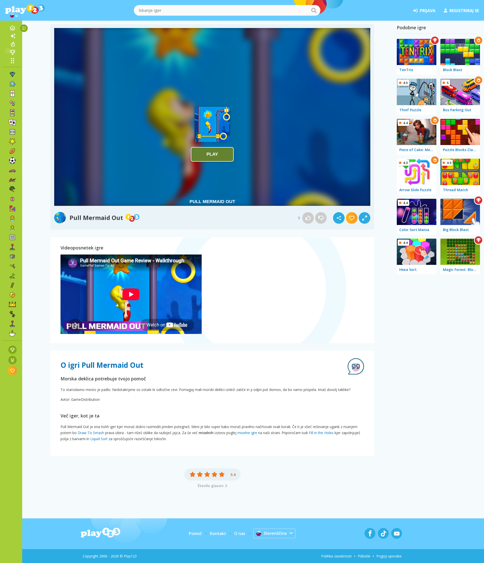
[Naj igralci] (12, 52)
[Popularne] (12, 44)
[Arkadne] (12, 247)
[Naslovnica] (12, 28)
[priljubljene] (12, 370)
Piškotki (364, 556)
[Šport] (12, 151)
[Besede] (12, 237)
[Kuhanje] (12, 333)
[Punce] (12, 218)
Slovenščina (275, 533)
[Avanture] (12, 295)
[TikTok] (383, 533)
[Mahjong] (12, 93)
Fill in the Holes (321, 432)
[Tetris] (12, 208)
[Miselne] (12, 199)
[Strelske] (12, 266)
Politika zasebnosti (336, 556)
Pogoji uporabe (389, 556)
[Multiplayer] (12, 323)
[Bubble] (12, 103)
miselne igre (247, 432)
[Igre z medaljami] (12, 360)
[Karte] (12, 113)
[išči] (314, 10)
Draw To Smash (91, 432)
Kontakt (218, 533)
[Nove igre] (12, 36)
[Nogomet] (12, 160)
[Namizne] (12, 256)
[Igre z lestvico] (12, 350)
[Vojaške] (12, 189)
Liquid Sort (99, 438)
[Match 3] (12, 74)
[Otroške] (12, 228)
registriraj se (464, 10)
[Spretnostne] (12, 285)
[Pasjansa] (12, 122)
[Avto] (12, 170)
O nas (239, 533)
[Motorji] (12, 180)
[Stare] (12, 275)
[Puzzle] (12, 84)
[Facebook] (370, 533)
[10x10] (12, 132)
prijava (427, 10)
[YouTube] (396, 533)
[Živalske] (12, 314)
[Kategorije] (12, 60)
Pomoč (195, 533)
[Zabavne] (12, 141)
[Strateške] (12, 304)
